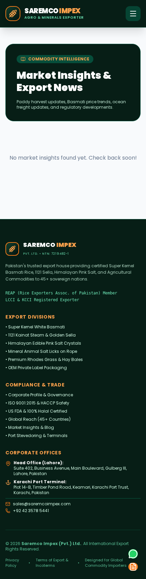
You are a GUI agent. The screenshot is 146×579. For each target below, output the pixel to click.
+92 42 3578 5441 (31, 510)
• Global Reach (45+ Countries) (38, 419)
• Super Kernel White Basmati (35, 327)
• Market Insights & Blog (29, 427)
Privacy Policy (12, 562)
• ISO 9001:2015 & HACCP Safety (37, 403)
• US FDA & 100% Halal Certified (36, 411)
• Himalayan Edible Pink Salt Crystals (43, 343)
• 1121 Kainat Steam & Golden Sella (40, 335)
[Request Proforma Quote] (133, 567)
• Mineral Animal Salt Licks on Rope (41, 351)
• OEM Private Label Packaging (36, 367)
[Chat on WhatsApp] (133, 554)
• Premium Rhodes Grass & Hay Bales (44, 359)
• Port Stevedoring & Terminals (36, 435)
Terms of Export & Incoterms (52, 562)
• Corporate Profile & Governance (39, 395)
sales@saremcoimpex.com (42, 504)
